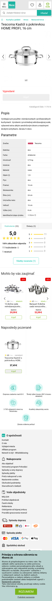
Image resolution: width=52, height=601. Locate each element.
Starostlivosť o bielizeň (11, 486)
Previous (4, 298)
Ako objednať (7, 464)
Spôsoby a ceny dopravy (12, 470)
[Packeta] (7, 526)
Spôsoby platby (8, 473)
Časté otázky (7, 503)
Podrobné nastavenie (26, 597)
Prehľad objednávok (10, 500)
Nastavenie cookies (10, 480)
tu (16, 586)
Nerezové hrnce (37, 20)
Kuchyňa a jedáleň (13, 20)
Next (47, 298)
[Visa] (14, 538)
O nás (4, 443)
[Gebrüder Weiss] (35, 526)
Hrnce (25, 20)
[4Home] (3, 20)
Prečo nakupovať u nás (12, 476)
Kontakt (5, 440)
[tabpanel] (26, 56)
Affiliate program (9, 450)
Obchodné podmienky (11, 483)
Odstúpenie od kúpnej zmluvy (14, 510)
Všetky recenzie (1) (26, 261)
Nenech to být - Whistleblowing (15, 453)
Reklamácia (7, 506)
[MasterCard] (5, 538)
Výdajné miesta (8, 446)
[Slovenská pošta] (18, 526)
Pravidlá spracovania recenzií (14, 513)
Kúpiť (26, 97)
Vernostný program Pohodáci (14, 467)
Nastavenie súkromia (11, 582)
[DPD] (27, 526)
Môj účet (5, 497)
